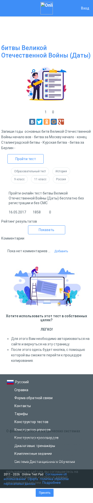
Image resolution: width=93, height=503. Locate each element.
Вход (85, 8)
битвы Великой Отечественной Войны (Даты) (46, 51)
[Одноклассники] (47, 122)
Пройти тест (25, 159)
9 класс (19, 179)
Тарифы (21, 414)
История (61, 171)
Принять (44, 493)
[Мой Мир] (54, 122)
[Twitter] (39, 122)
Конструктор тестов (31, 422)
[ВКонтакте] (32, 122)
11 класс (40, 179)
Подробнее (51, 483)
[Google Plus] (61, 122)
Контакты (22, 406)
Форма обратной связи (33, 398)
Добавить (61, 251)
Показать (46, 230)
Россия (61, 179)
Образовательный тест (30, 171)
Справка (21, 390)
